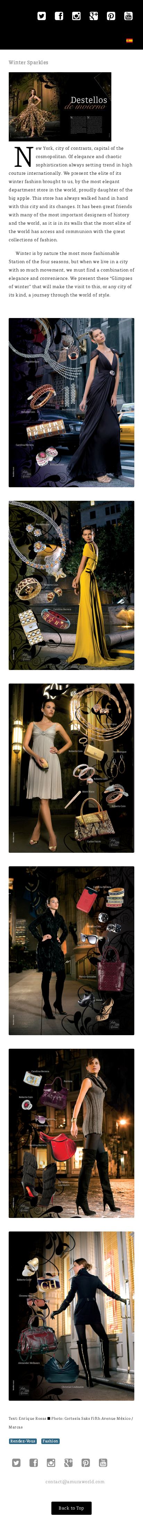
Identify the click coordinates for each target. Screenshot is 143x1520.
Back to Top (71, 1508)
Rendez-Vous (22, 1441)
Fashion (50, 1441)
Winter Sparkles (29, 62)
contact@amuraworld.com (74, 1481)
